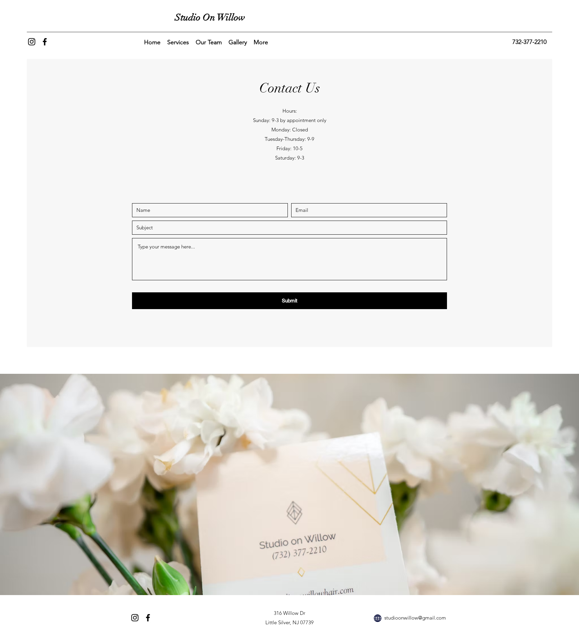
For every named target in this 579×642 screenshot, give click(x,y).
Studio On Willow (210, 17)
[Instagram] (32, 42)
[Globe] (377, 618)
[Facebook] (45, 42)
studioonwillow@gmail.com (415, 618)
